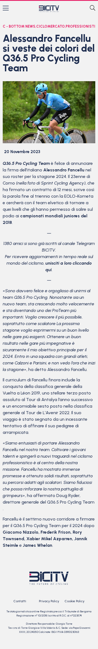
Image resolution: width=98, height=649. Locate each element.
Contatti (19, 601)
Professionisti (80, 26)
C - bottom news (19, 26)
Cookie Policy (74, 601)
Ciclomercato (50, 26)
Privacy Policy (49, 601)
